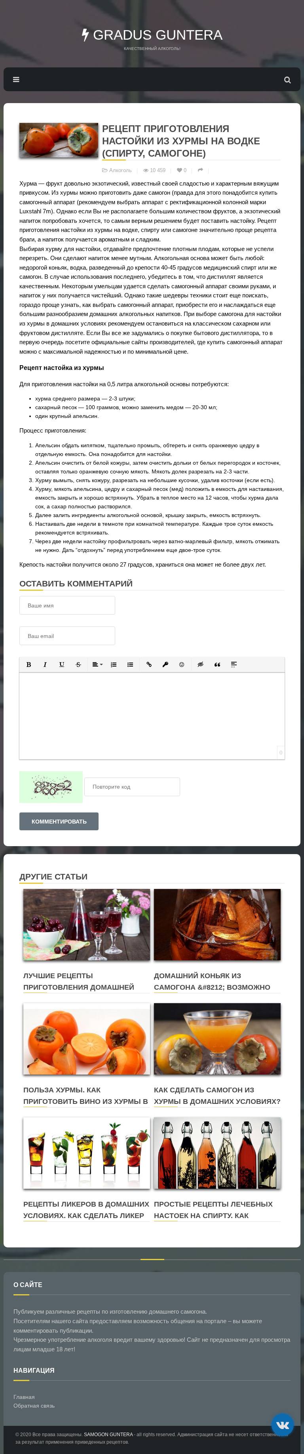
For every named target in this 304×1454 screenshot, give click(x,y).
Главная (24, 1397)
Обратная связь (34, 1405)
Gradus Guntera (155, 34)
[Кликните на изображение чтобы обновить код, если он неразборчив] (51, 787)
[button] (28, 664)
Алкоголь (120, 170)
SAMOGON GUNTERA (108, 1434)
